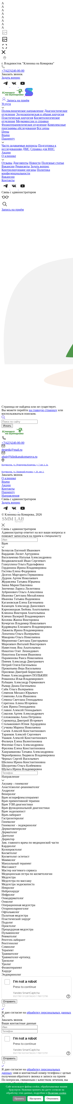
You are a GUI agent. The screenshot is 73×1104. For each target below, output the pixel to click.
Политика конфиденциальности (26, 171)
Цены (5, 131)
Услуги (6, 104)
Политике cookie (57, 1093)
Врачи (6, 135)
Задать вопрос (40, 166)
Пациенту (8, 138)
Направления (10, 495)
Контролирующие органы (19, 169)
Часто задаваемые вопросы (19, 145)
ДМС (26, 149)
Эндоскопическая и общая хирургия (40, 114)
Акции (6, 152)
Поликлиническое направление (23, 110)
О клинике (9, 156)
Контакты (8, 180)
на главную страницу (43, 410)
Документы (20, 163)
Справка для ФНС (42, 149)
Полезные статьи (52, 163)
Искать (7, 425)
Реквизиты (22, 166)
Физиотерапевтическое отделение (24, 124)
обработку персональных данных (49, 1012)
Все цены (43, 128)
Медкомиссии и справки (32, 121)
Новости (35, 163)
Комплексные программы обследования (34, 126)
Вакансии (8, 166)
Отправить (9, 1001)
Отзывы (7, 163)
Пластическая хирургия (17, 117)
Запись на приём (17, 100)
